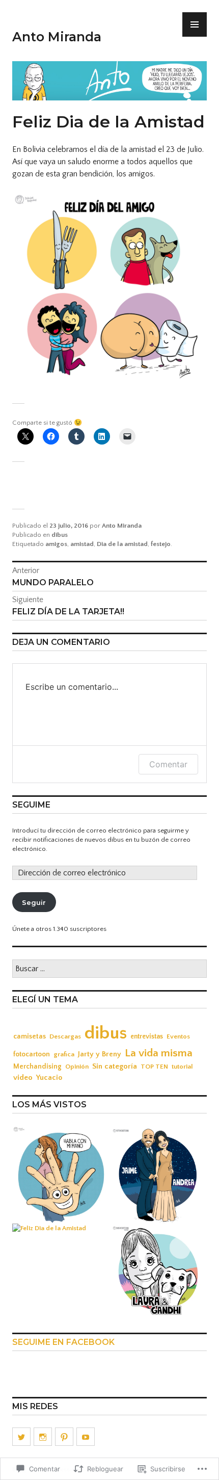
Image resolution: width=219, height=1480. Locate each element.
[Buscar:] (109, 969)
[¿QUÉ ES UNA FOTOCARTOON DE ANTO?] (158, 1174)
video (23, 1077)
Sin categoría (114, 1066)
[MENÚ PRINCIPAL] (194, 24)
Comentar (168, 764)
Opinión (77, 1066)
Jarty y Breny (99, 1054)
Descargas (65, 1036)
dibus (59, 534)
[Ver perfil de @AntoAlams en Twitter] (21, 1436)
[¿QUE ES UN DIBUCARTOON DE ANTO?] (158, 1271)
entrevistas (146, 1036)
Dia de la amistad (122, 544)
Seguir (34, 902)
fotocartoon (31, 1054)
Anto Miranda (56, 36)
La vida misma (159, 1053)
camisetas (29, 1036)
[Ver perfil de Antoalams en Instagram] (43, 1436)
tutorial (182, 1066)
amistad (82, 544)
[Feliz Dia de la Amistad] (49, 1228)
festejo (161, 544)
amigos (56, 544)
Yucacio (49, 1077)
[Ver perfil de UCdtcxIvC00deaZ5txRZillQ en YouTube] (85, 1436)
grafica (63, 1054)
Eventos (178, 1036)
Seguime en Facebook (63, 1342)
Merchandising (37, 1066)
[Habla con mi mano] (61, 1174)
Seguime (31, 805)
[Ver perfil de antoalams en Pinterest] (64, 1436)
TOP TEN (154, 1066)
